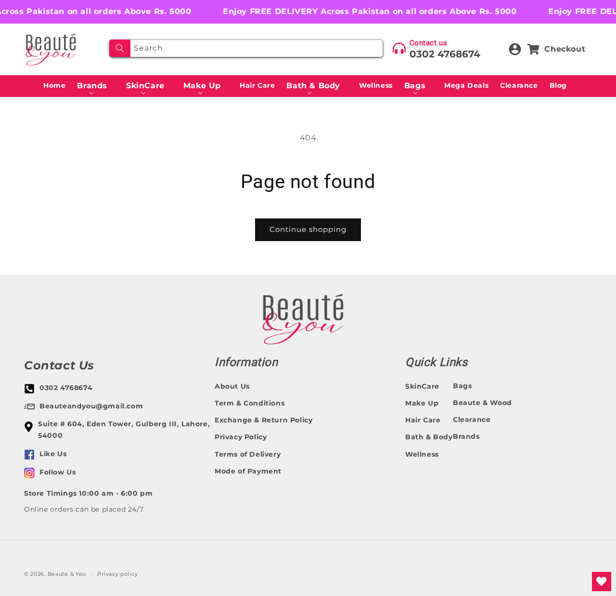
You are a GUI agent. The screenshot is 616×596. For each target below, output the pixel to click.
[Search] (119, 48)
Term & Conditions (249, 403)
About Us (232, 386)
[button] (95, 86)
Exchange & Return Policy (263, 420)
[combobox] (246, 48)
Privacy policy (117, 573)
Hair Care (422, 420)
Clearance (471, 419)
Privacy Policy (241, 437)
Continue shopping (308, 229)
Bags (462, 385)
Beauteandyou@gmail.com (91, 406)
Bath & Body (429, 437)
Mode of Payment (248, 471)
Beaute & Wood (482, 402)
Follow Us (57, 472)
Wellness (422, 454)
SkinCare (422, 386)
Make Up (421, 403)
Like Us (52, 453)
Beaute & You (67, 573)
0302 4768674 (445, 54)
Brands (466, 436)
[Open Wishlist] (601, 581)
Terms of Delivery (248, 454)
